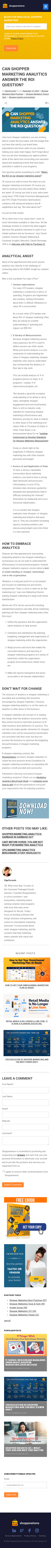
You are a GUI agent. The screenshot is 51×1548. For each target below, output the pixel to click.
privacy (21, 1155)
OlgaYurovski (10, 91)
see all (7, 1320)
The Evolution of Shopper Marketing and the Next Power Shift (24, 1407)
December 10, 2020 (31, 91)
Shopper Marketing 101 (23, 1311)
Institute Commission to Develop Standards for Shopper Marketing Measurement (30, 437)
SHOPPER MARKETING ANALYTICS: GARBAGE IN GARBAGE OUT (22, 835)
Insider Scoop (18, 1307)
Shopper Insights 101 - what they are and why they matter (24, 1449)
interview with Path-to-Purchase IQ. (28, 244)
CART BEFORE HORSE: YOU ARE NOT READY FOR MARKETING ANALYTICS (22, 843)
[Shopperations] (13, 7)
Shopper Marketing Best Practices (28, 1300)
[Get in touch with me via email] (5, 885)
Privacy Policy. (17, 38)
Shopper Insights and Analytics (22, 97)
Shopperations (9, 757)
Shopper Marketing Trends (24, 1315)
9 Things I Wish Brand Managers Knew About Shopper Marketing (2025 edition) (25, 1362)
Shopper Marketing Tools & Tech (27, 1304)
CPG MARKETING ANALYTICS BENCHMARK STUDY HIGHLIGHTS (21, 851)
